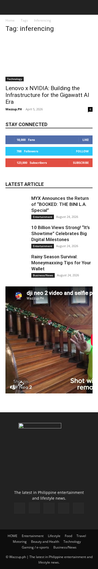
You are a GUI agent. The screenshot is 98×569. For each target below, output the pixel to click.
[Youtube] (78, 508)
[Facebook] (19, 508)
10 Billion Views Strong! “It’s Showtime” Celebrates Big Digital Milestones (60, 233)
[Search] (90, 7)
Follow (82, 151)
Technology (14, 79)
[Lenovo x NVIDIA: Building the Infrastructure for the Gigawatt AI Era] (49, 59)
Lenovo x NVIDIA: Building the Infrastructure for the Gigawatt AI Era (47, 95)
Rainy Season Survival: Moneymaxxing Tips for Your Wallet (61, 262)
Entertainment (42, 217)
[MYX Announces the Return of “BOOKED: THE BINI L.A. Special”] (16, 206)
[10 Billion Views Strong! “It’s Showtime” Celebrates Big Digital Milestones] (16, 235)
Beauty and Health (45, 541)
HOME (12, 536)
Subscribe (81, 163)
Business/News (43, 275)
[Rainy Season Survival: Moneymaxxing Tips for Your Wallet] (16, 264)
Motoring (20, 541)
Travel (81, 536)
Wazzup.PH (13, 109)
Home (10, 20)
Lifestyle (54, 536)
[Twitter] (63, 508)
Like (85, 140)
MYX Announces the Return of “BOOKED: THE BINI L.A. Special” (60, 204)
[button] (9, 7)
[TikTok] (49, 508)
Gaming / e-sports (35, 547)
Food (68, 536)
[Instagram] (34, 507)
